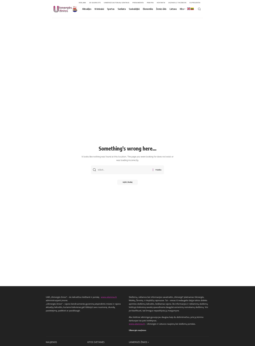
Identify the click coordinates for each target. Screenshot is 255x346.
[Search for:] (124, 169)
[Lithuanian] (192, 8)
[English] (189, 8)
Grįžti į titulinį (127, 182)
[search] (199, 9)
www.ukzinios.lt (109, 297)
